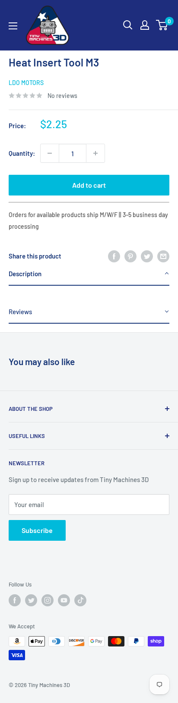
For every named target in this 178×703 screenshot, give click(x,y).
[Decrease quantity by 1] (50, 153)
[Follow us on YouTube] (64, 600)
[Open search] (128, 25)
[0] (162, 25)
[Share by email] (163, 255)
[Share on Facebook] (114, 255)
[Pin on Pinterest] (130, 255)
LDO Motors (26, 82)
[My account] (144, 25)
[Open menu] (13, 25)
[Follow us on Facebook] (15, 600)
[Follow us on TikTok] (80, 600)
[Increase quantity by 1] (95, 153)
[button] (89, 274)
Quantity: (22, 153)
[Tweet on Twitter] (147, 255)
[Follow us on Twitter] (31, 600)
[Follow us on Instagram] (47, 600)
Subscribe (37, 530)
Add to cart (89, 185)
